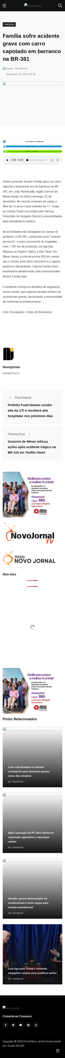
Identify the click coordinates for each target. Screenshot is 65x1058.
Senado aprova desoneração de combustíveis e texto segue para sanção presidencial (28, 903)
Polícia (9, 24)
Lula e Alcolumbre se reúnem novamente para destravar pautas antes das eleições (28, 771)
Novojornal (11, 367)
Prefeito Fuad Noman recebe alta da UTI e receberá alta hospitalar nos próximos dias (30, 410)
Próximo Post (16, 434)
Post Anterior (23, 397)
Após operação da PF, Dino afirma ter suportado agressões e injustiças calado (31, 837)
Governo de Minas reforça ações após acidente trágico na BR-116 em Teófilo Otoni (32, 447)
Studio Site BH (16, 1045)
